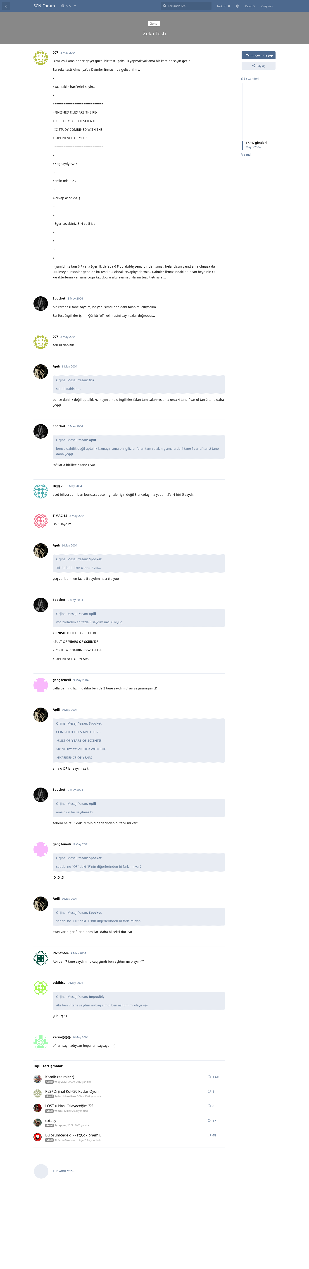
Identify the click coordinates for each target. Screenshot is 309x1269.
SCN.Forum (44, 5)
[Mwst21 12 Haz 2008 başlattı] (37, 1108)
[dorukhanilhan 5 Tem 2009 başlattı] (37, 1093)
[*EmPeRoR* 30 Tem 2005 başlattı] (37, 1137)
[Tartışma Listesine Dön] (6, 6)
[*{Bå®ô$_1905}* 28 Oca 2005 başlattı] (37, 1079)
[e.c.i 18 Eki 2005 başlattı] (37, 1123)
